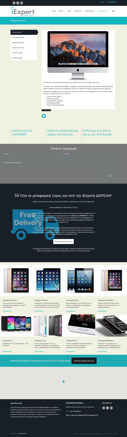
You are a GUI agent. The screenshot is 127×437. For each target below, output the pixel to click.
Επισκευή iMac (17, 32)
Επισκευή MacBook (18, 37)
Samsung (78, 11)
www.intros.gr (23, 433)
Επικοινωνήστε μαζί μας (63, 241)
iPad (68, 11)
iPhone (61, 11)
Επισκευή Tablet (17, 58)
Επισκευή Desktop (18, 47)
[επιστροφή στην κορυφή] (44, 117)
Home (54, 11)
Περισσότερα (7, 311)
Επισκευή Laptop (17, 53)
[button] (63, 381)
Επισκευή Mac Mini (18, 42)
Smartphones (89, 11)
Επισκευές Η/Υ (103, 11)
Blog (113, 11)
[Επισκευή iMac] (78, 55)
